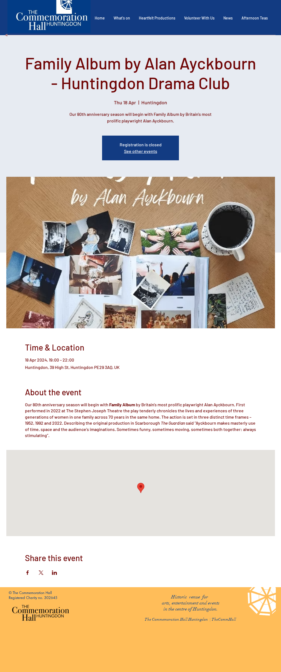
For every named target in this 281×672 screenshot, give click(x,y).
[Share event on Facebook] (27, 572)
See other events (140, 151)
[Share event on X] (41, 572)
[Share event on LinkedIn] (54, 572)
